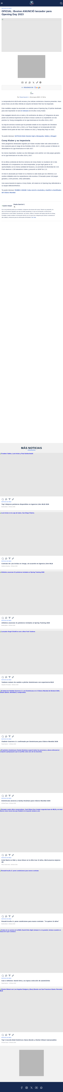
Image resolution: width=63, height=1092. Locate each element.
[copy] (37, 83)
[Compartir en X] (33, 82)
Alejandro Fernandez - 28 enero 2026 (9, 684)
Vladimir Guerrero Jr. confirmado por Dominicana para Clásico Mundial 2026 (29, 741)
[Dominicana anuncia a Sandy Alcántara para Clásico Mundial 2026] (31, 771)
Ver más (33, 217)
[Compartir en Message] (2, 499)
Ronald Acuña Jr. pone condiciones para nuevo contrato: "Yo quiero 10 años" (30, 921)
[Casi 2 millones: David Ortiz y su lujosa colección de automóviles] (31, 951)
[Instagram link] (26, 1087)
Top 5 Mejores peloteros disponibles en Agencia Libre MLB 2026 (25, 504)
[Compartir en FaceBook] (26, 82)
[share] (40, 83)
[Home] (32, 3)
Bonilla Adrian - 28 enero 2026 (8, 625)
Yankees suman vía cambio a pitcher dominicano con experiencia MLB (27, 682)
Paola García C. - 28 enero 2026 (8, 744)
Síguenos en (28, 87)
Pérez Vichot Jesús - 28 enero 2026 (9, 864)
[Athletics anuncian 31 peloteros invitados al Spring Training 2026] (31, 593)
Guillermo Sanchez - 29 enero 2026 (9, 566)
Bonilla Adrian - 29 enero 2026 (8, 506)
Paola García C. (19, 204)
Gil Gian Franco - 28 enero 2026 (8, 803)
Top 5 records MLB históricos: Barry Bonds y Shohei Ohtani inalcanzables (29, 1040)
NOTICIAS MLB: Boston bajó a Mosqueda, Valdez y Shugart (35, 136)
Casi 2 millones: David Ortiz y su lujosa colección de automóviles (25, 981)
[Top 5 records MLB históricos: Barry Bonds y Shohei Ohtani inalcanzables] (31, 1010)
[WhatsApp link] (41, 1087)
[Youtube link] (36, 1087)
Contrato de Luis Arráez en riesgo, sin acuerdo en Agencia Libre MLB (27, 563)
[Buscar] (61, 3)
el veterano (25, 111)
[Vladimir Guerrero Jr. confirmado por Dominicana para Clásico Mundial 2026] (31, 712)
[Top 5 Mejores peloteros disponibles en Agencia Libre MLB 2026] (31, 474)
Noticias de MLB (6, 8)
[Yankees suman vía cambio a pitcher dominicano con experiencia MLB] (31, 652)
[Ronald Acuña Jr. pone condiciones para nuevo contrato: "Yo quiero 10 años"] (31, 892)
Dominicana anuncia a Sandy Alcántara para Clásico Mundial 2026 (25, 801)
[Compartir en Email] (22, 82)
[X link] (31, 1087)
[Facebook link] (21, 1087)
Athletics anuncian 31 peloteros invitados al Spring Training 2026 (25, 623)
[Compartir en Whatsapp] (29, 82)
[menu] (2, 3)
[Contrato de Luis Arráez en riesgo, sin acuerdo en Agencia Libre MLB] (31, 534)
